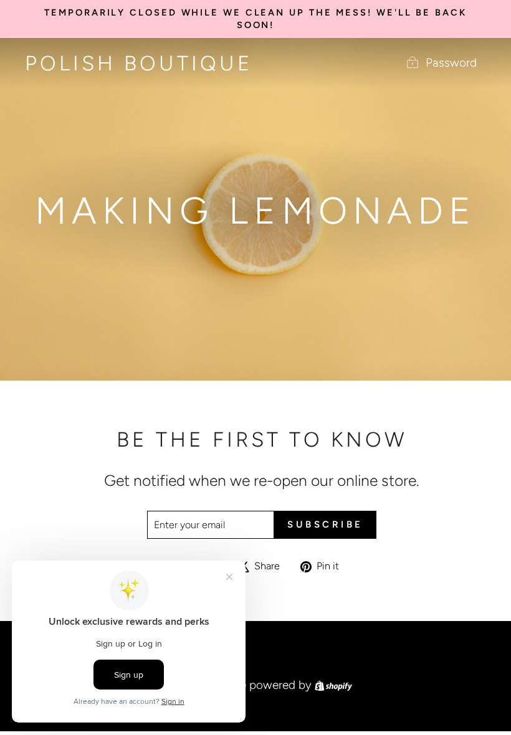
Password (451, 62)
